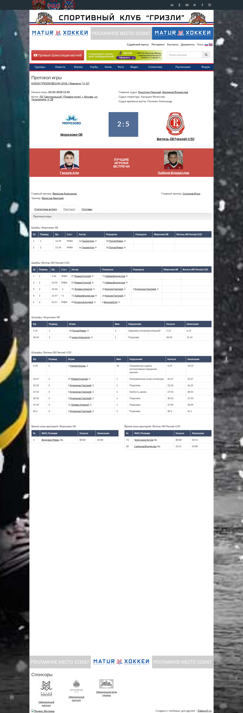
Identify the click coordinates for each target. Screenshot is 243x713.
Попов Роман (116, 241)
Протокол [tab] (69, 209)
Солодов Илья (191, 193)
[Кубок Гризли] (121, 18)
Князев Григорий (114, 289)
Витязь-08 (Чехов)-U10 (175, 139)
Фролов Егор (110, 302)
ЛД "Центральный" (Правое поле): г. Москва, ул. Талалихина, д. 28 (64, 98)
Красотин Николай (149, 92)
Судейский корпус (138, 44)
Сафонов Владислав (145, 446)
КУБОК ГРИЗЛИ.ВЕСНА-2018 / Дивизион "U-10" (60, 83)
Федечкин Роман (50, 440)
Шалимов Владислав (175, 92)
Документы (188, 44)
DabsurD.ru (205, 710)
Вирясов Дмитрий (53, 198)
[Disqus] (118, 504)
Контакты (172, 44)
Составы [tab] (87, 209)
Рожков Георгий (82, 276)
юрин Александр (81, 337)
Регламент (158, 44)
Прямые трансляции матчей (59, 55)
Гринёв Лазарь (78, 366)
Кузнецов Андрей (83, 302)
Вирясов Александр (65, 193)
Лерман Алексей (83, 289)
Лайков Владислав (173, 173)
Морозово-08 (71, 135)
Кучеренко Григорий (145, 289)
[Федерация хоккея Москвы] (68, 5)
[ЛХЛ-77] (124, 55)
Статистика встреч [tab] (45, 209)
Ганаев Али (69, 173)
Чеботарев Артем (143, 440)
